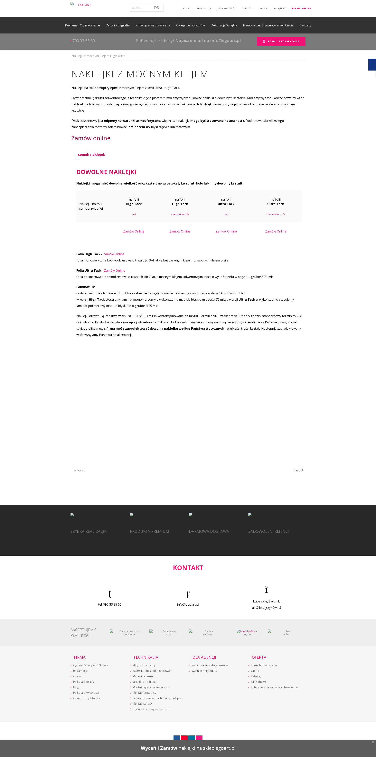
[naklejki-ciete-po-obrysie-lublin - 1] (243, 366)
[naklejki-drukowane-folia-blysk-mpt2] (96, 437)
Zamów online (90, 138)
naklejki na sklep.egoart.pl (207, 748)
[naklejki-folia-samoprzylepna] (194, 437)
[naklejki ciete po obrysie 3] (145, 366)
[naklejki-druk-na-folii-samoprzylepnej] (96, 402)
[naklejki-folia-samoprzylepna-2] (145, 437)
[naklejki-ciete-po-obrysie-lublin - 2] (145, 402)
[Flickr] (199, 738)
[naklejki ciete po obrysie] (194, 366)
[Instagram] (191, 738)
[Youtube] (184, 738)
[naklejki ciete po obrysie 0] (96, 366)
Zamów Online (133, 231)
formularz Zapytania (283, 41)
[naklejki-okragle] (194, 402)
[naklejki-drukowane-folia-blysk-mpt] (243, 402)
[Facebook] (176, 738)
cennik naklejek (91, 154)
